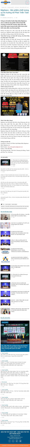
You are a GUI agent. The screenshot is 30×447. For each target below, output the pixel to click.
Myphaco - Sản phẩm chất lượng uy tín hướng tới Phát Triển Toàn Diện (15, 206)
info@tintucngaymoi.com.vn (16, 437)
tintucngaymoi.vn (17, 438)
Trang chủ (4, 7)
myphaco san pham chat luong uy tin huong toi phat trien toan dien (14, 208)
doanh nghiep (14, 204)
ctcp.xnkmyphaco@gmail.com (15, 147)
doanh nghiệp (8, 204)
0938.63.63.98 (17, 435)
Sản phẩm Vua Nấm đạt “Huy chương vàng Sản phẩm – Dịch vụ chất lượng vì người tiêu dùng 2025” (14, 170)
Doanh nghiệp (11, 7)
